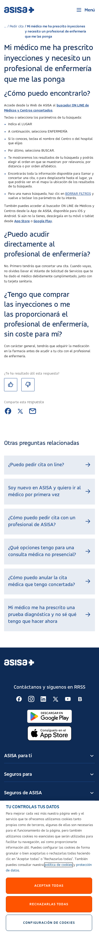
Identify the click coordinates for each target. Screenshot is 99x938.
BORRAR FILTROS (78, 194)
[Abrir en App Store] (49, 733)
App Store (22, 221)
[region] (49, 869)
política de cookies (58, 865)
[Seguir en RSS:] (19, 699)
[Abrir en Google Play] (49, 716)
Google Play (43, 221)
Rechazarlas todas (48, 904)
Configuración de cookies (49, 923)
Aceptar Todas (48, 885)
